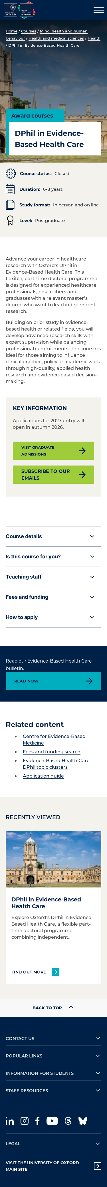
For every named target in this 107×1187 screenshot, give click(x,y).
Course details (24, 536)
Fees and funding (27, 597)
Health (94, 38)
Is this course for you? (33, 556)
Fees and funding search (51, 752)
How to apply (22, 617)
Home (11, 30)
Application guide (43, 776)
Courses (28, 30)
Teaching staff (24, 577)
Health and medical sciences (56, 38)
